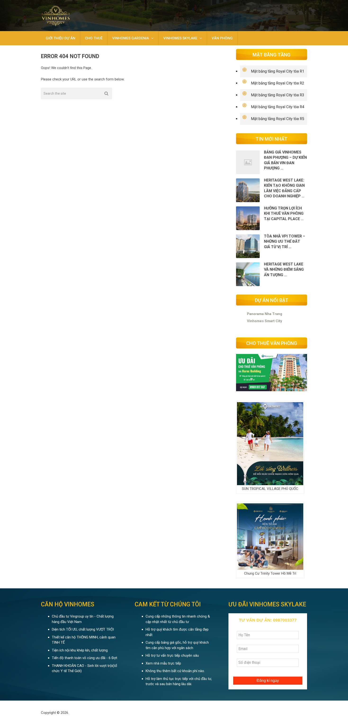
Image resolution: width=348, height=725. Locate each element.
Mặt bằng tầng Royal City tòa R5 (277, 118)
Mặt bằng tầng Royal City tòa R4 (277, 107)
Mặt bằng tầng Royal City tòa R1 (277, 71)
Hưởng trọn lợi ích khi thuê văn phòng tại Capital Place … (284, 213)
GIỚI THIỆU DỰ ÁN (60, 38)
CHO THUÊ (94, 38)
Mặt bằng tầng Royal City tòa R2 (277, 83)
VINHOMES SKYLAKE (180, 38)
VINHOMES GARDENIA (130, 38)
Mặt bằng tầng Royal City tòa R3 (277, 95)
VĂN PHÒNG (222, 38)
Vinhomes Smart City (264, 321)
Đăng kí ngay (268, 681)
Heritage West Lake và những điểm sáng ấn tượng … (284, 269)
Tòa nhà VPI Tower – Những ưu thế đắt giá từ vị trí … (284, 241)
